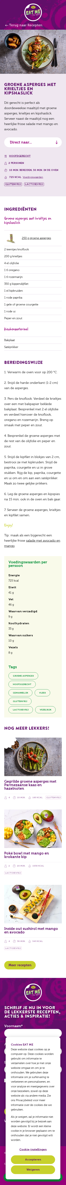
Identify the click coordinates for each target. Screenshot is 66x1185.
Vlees (42, 693)
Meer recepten (20, 965)
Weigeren (33, 1169)
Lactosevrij (21, 709)
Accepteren (33, 1159)
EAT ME (33, 12)
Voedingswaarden (33, 177)
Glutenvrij (20, 701)
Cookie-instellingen (33, 1149)
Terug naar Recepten (25, 25)
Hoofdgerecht (20, 155)
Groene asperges (23, 676)
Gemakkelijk (20, 693)
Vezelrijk (45, 709)
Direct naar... (21, 142)
